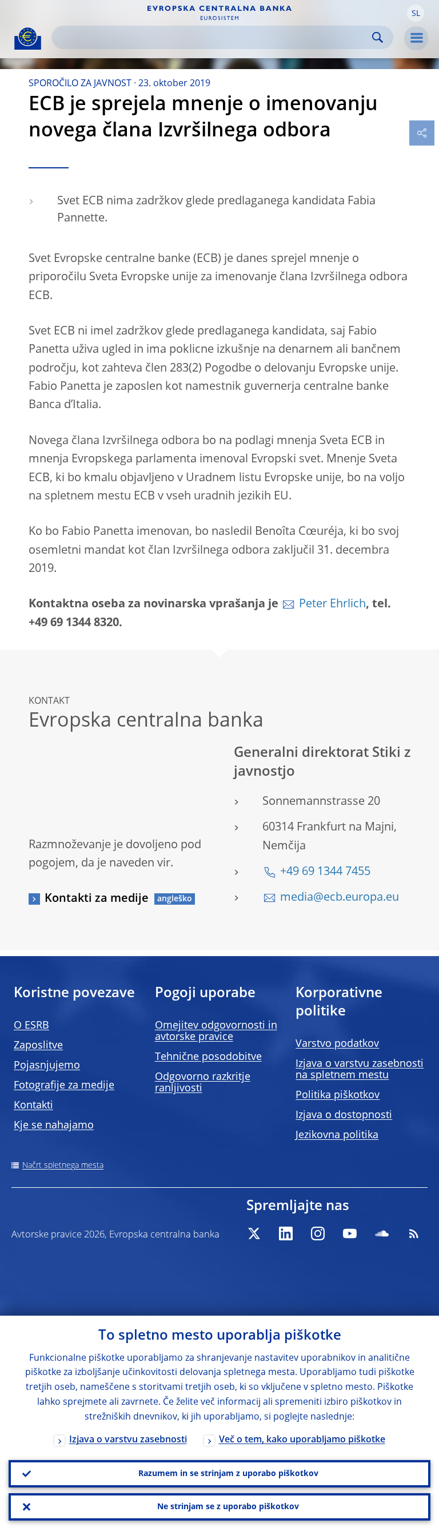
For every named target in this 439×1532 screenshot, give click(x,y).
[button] (415, 13)
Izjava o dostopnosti (344, 1115)
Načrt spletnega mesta (62, 1166)
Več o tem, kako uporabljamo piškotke (302, 1440)
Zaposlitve (38, 1046)
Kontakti (33, 1105)
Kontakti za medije (97, 899)
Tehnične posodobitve (208, 1057)
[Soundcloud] (382, 1233)
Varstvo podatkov (337, 1044)
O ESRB (31, 1026)
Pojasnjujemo (47, 1066)
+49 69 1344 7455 (325, 872)
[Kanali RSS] (414, 1233)
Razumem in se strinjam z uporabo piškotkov (228, 1474)
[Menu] (416, 38)
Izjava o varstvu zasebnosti (128, 1440)
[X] (254, 1233)
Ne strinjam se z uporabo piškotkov (228, 1507)
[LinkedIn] (286, 1233)
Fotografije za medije (64, 1086)
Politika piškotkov (338, 1095)
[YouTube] (350, 1233)
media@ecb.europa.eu (339, 898)
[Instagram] (318, 1233)
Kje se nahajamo (54, 1125)
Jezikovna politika (337, 1135)
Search (377, 37)
